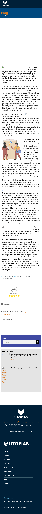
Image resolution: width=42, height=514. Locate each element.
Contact (7, 483)
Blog (6, 16)
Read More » (14, 360)
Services (7, 459)
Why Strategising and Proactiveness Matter (25, 368)
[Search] (37, 342)
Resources (8, 471)
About (6, 455)
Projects (7, 463)
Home (2, 16)
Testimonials (9, 475)
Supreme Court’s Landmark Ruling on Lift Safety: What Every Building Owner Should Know (25, 355)
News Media (8, 467)
